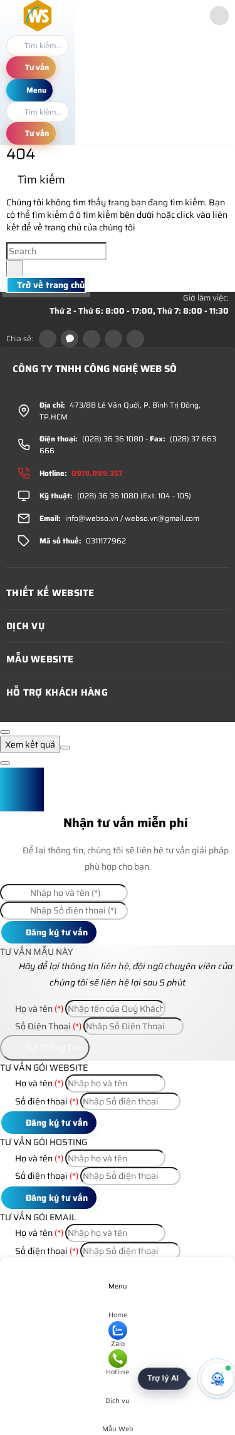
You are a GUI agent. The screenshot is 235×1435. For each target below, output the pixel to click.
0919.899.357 (97, 473)
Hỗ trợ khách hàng (57, 692)
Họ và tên (38, 1009)
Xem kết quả (30, 744)
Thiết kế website (50, 592)
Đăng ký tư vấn (55, 932)
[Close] (5, 732)
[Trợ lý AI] (217, 1378)
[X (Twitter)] (91, 338)
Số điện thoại (45, 1101)
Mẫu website (39, 659)
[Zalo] (69, 338)
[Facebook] (47, 338)
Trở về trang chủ (49, 285)
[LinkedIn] (113, 338)
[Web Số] (38, 28)
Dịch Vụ (25, 626)
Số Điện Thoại (47, 1026)
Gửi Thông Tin (51, 1047)
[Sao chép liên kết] (135, 338)
